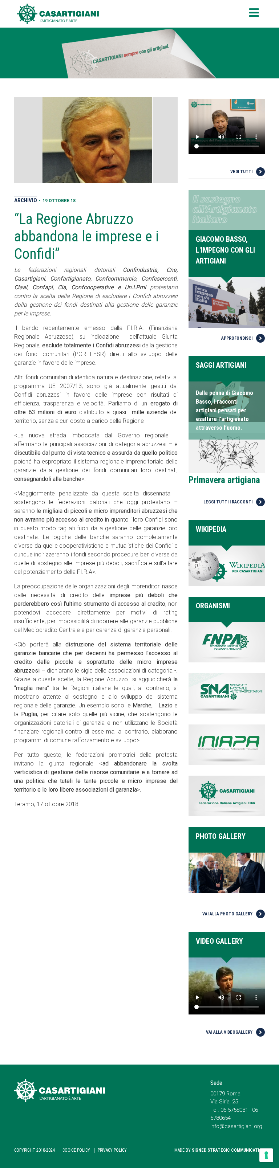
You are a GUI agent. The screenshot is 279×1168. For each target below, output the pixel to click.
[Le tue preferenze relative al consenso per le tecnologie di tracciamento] (266, 1155)
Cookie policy (76, 1150)
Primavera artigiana (224, 480)
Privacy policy (112, 1150)
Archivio (25, 200)
